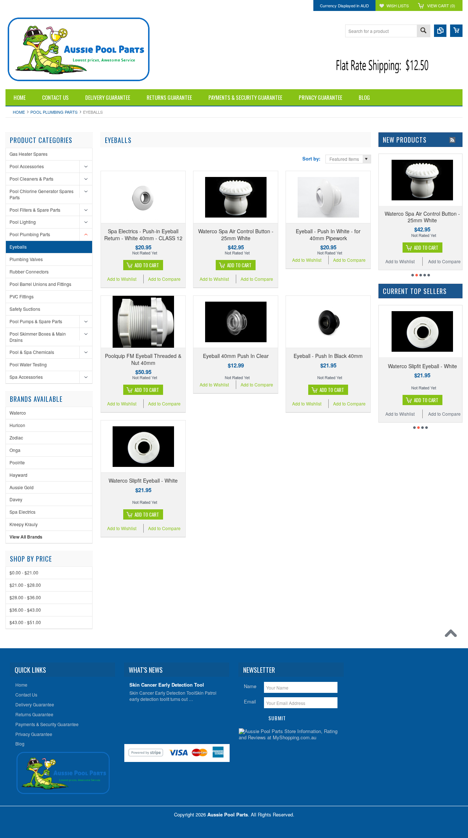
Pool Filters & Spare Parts (35, 210)
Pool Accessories (27, 166)
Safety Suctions (25, 309)
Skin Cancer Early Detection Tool (166, 685)
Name (250, 686)
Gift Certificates (19, 5)
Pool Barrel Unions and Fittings (40, 284)
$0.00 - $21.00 (24, 572)
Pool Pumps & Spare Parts (36, 321)
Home (19, 112)
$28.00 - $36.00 (25, 597)
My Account (49, 5)
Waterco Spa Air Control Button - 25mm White (235, 234)
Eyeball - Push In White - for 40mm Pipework (328, 234)
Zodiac (16, 437)
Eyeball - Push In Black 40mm (328, 355)
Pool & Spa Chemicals (32, 352)
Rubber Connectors (29, 271)
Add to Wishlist (121, 279)
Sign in (72, 5)
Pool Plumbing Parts (54, 112)
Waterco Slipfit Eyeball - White (143, 480)
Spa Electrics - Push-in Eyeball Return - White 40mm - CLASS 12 (143, 234)
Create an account (100, 5)
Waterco (18, 412)
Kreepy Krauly (24, 524)
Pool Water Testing (28, 364)
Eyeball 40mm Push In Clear (236, 355)
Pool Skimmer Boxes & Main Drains (38, 337)
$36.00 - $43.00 (25, 610)
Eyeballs (18, 247)
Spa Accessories (26, 377)
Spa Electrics (22, 512)
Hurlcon (17, 425)
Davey (16, 499)
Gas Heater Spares (29, 154)
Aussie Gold (22, 487)
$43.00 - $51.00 (25, 622)
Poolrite (17, 462)
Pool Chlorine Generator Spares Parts (41, 194)
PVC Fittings (22, 296)
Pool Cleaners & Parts (31, 178)
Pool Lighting (23, 222)
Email (250, 701)
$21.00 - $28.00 (25, 585)
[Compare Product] (440, 30)
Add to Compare (164, 279)
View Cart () (441, 5)
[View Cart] (456, 30)
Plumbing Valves (26, 259)
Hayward (18, 475)
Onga (15, 450)
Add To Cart (147, 265)
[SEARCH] (423, 31)
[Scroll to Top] (453, 635)
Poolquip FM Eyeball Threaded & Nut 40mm (143, 359)
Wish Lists (397, 5)
